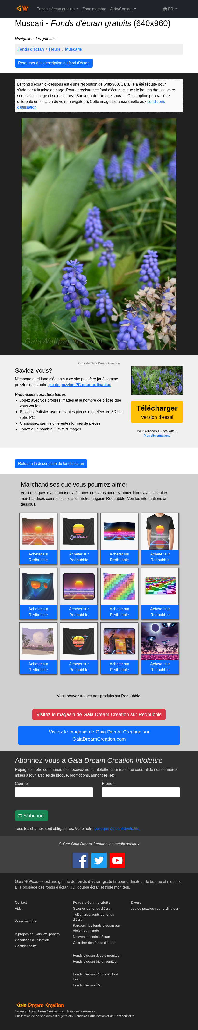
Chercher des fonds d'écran (94, 942)
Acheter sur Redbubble (38, 557)
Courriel (22, 783)
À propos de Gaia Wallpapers (37, 934)
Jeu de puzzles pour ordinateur (154, 908)
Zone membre (94, 9)
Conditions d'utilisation (32, 940)
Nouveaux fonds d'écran (91, 936)
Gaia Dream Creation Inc (46, 1011)
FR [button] (170, 9)
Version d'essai (157, 412)
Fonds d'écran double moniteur (97, 955)
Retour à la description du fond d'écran (51, 464)
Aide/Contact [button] (121, 9)
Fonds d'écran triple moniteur (95, 961)
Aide (18, 908)
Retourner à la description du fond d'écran (54, 63)
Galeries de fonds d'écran (92, 908)
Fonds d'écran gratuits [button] (56, 9)
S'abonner (33, 815)
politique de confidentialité (116, 828)
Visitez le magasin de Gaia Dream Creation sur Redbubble (99, 714)
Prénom (108, 783)
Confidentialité (26, 946)
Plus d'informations (157, 435)
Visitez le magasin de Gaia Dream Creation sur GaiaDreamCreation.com (99, 735)
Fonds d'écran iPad (88, 985)
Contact (21, 902)
